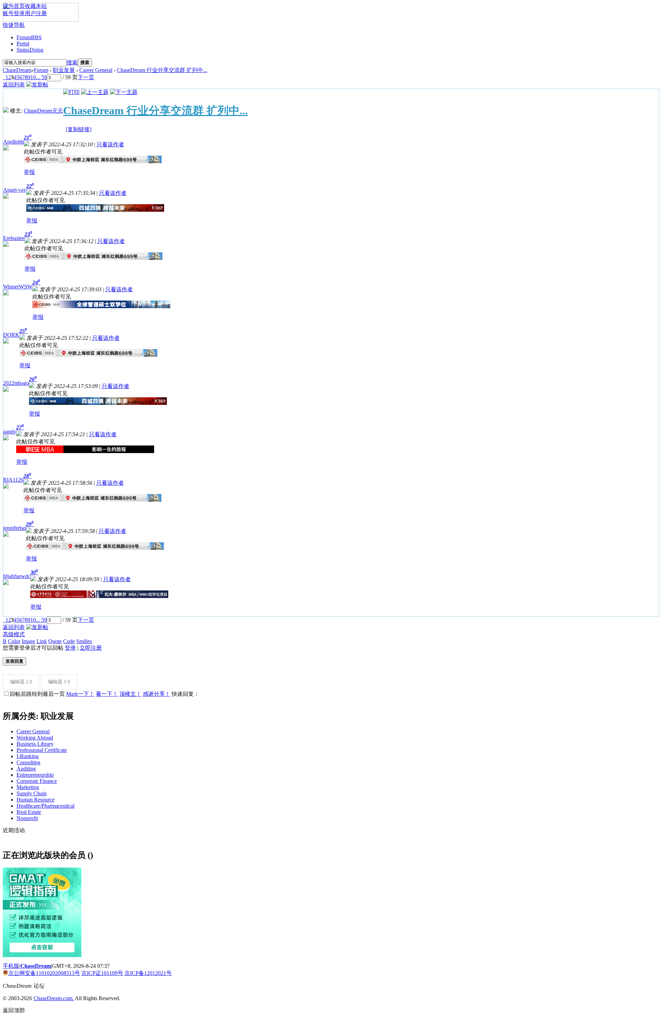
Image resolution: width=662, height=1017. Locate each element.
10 (33, 77)
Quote (55, 641)
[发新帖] (37, 84)
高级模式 (14, 634)
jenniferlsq (14, 528)
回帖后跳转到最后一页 (37, 694)
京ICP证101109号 (102, 973)
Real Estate (29, 812)
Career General (95, 70)
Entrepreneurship (35, 775)
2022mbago (16, 383)
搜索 (72, 62)
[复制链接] (78, 129)
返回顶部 (14, 1010)
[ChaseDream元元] (6, 111)
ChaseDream (17, 70)
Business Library (35, 744)
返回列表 (14, 84)
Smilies (84, 641)
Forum (29, 37)
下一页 (86, 77)
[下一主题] (124, 92)
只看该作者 (110, 144)
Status (30, 50)
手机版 (11, 966)
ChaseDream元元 (43, 111)
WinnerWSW (17, 287)
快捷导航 (14, 25)
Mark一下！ (80, 694)
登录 (70, 648)
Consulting (28, 762)
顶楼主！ (130, 694)
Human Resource (35, 800)
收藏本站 (36, 6)
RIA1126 (13, 480)
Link (42, 641)
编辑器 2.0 (21, 681)
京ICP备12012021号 (148, 973)
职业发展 (64, 70)
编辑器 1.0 (59, 681)
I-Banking (28, 756)
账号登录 (14, 13)
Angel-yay (14, 190)
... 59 (41, 77)
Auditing (26, 769)
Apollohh (13, 142)
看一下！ (107, 694)
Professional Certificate (42, 750)
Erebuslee (13, 238)
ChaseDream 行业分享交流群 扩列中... (162, 70)
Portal (23, 43)
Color (14, 641)
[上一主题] (95, 92)
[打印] (71, 92)
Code (69, 641)
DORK (11, 335)
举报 (29, 172)
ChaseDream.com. (53, 998)
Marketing (28, 787)
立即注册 (91, 648)
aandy (9, 431)
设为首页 (14, 6)
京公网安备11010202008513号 (44, 973)
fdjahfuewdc (16, 576)
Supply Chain (32, 793)
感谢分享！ (156, 694)
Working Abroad (35, 738)
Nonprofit (27, 818)
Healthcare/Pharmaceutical (45, 806)
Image (28, 641)
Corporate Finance (37, 781)
